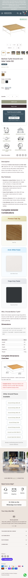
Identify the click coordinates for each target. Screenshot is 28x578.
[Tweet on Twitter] (23, 155)
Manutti (14, 478)
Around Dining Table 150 (14, 412)
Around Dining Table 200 (14, 417)
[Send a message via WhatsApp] (25, 575)
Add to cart (14, 101)
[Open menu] (2, 13)
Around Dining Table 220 (14, 402)
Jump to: (10, 47)
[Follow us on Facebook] (2, 556)
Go (18, 47)
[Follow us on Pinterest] (8, 556)
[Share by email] (26, 155)
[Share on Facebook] (17, 155)
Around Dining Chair (14, 422)
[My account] (20, 13)
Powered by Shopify (5, 574)
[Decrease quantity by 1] (8, 96)
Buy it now (14, 106)
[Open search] (18, 13)
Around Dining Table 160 (14, 407)
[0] (24, 12)
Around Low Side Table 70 (14, 432)
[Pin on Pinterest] (20, 155)
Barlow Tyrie (5, 67)
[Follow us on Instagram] (5, 556)
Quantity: (3, 96)
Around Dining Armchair (14, 427)
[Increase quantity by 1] (16, 96)
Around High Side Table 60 (14, 437)
